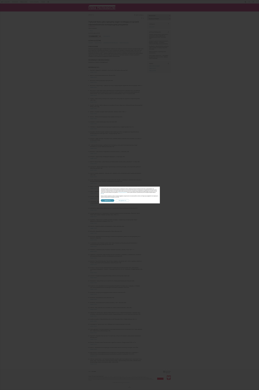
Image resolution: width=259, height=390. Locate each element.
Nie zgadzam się (122, 200)
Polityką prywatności (122, 192)
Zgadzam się (107, 200)
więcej (102, 193)
